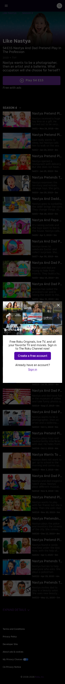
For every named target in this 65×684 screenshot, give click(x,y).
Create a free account (32, 355)
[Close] (58, 305)
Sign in (32, 369)
